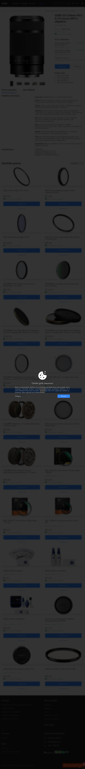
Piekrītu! (64, 396)
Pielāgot (18, 396)
